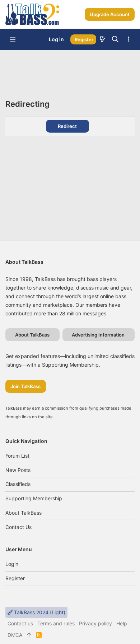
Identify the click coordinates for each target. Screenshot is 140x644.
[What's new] (102, 39)
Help (121, 623)
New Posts (18, 470)
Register (15, 578)
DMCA (15, 635)
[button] (12, 39)
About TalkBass (23, 513)
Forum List (17, 456)
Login (11, 564)
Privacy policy (95, 623)
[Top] (29, 635)
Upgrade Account (110, 14)
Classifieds (18, 484)
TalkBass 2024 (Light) (39, 612)
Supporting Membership (33, 498)
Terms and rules (56, 623)
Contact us (18, 527)
